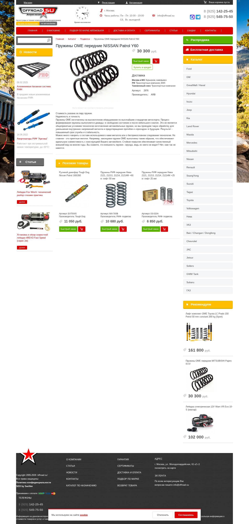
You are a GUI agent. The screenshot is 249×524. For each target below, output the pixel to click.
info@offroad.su (165, 15)
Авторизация (135, 2)
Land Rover (192, 126)
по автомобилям (48, 23)
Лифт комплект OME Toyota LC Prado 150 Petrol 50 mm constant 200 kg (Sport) (207, 315)
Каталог (197, 59)
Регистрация (108, 2)
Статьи (174, 30)
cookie (84, 515)
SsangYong (192, 175)
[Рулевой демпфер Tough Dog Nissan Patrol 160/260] (75, 194)
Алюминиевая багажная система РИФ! (34, 88)
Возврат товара (127, 485)
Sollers (190, 266)
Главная (32, 30)
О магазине (53, 30)
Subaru (190, 282)
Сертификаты (152, 30)
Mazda (190, 134)
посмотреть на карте (165, 468)
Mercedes (191, 142)
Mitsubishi (191, 151)
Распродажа (197, 40)
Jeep (189, 110)
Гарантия (123, 459)
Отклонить (163, 515)
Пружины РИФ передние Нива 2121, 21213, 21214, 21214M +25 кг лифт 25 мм (158, 175)
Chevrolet (191, 241)
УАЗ (188, 224)
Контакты (210, 30)
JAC (188, 249)
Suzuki (190, 183)
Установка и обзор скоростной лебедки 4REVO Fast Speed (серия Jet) (32, 237)
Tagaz (189, 192)
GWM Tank (192, 274)
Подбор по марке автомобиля (87, 30)
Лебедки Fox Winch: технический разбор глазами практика (34, 193)
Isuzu (189, 101)
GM (188, 77)
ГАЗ (188, 290)
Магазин (28, 2)
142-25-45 (218, 11)
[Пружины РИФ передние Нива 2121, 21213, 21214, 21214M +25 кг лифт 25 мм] (158, 194)
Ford (189, 68)
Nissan (190, 159)
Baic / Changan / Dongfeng (200, 233)
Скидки (191, 30)
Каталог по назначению (28, 23)
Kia (188, 118)
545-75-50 (218, 17)
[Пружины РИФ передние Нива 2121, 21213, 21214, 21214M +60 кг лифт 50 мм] (116, 194)
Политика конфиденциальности (33, 482)
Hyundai (190, 93)
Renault (190, 167)
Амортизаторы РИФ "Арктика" (32, 138)
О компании (73, 459)
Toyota (190, 200)
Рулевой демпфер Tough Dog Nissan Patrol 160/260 (74, 174)
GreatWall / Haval (195, 85)
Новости (30, 52)
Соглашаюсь (186, 515)
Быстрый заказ (141, 61)
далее (22, 202)
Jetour (189, 257)
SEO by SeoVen (24, 486)
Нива (189, 216)
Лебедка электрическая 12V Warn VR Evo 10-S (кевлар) (209, 408)
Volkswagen (192, 208)
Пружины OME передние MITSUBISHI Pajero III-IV (209, 362)
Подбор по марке (128, 479)
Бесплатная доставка (206, 49)
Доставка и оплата (124, 30)
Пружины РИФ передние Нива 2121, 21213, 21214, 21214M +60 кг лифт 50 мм (116, 175)
